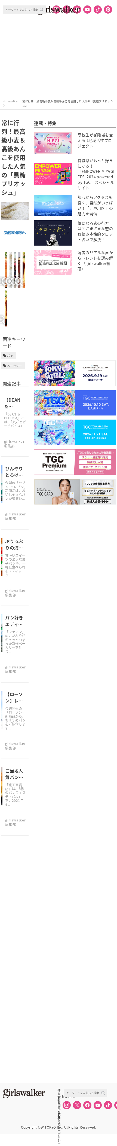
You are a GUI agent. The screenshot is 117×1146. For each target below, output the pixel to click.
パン (10, 356)
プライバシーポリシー (59, 1114)
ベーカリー (14, 366)
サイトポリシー (59, 1108)
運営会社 (59, 1090)
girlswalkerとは (60, 1096)
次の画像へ (13, 232)
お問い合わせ (59, 1102)
